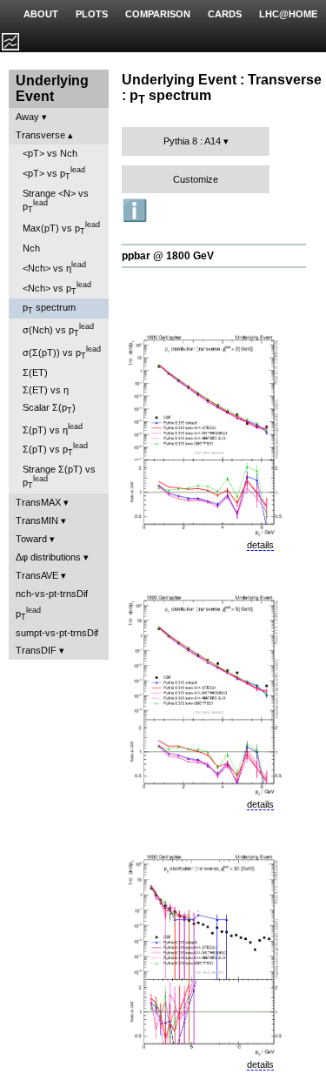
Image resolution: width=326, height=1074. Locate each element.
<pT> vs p (54, 173)
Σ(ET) (35, 372)
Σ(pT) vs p (55, 449)
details (260, 545)
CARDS (225, 14)
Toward (31, 539)
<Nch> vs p (57, 288)
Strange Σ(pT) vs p (59, 477)
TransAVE (37, 575)
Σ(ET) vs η (46, 390)
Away (27, 116)
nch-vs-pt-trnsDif (52, 593)
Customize (195, 179)
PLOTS (92, 14)
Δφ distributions (48, 557)
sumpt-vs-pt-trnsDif (57, 633)
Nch (31, 248)
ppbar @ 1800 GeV (168, 256)
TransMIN (37, 520)
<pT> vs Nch (50, 153)
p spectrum (49, 308)
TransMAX (38, 502)
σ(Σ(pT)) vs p (62, 352)
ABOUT (40, 14)
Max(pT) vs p (61, 228)
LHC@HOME (288, 14)
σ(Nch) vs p (58, 330)
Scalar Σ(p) (49, 408)
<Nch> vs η (54, 266)
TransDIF (36, 650)
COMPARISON (157, 14)
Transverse (40, 135)
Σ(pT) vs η (53, 428)
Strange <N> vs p (56, 201)
